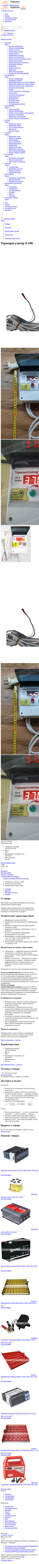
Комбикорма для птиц (16, 55)
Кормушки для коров (16, 149)
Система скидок (10, 19)
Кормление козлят (15, 125)
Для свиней (9, 154)
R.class (22, 1556)
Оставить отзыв (6, 1075)
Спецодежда (13, 93)
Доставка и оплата (11, 18)
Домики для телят (15, 147)
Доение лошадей (14, 179)
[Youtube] (4, 1539)
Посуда (11, 194)
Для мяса (12, 192)
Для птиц (8, 42)
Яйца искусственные (16, 71)
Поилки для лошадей (16, 181)
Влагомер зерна (14, 100)
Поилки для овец (14, 170)
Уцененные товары (11, 197)
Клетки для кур (14, 50)
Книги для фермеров (16, 78)
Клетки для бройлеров (16, 48)
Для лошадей (9, 174)
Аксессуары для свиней (17, 161)
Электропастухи (14, 96)
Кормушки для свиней (16, 158)
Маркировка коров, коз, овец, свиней (21, 84)
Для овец (8, 163)
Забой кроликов (14, 109)
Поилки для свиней (15, 160)
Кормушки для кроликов (17, 116)
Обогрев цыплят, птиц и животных (21, 86)
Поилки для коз (14, 131)
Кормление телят (14, 136)
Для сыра (12, 196)
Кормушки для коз (15, 124)
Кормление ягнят (14, 172)
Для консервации (15, 190)
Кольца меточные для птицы (18, 62)
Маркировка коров (15, 143)
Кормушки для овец (15, 169)
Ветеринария (13, 98)
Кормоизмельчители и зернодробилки (22, 82)
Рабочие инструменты (16, 87)
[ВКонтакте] (2, 1539)
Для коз (7, 120)
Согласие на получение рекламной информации (21, 1546)
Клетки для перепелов (16, 57)
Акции (7, 16)
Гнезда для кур (14, 53)
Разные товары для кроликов (18, 118)
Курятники (12, 66)
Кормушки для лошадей (17, 178)
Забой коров (13, 145)
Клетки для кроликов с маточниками (21, 113)
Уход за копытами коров (17, 151)
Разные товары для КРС (17, 152)
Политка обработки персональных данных (19, 1551)
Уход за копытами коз (16, 127)
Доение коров (13, 140)
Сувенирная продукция (17, 104)
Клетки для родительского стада (20, 59)
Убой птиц (12, 69)
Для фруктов (13, 188)
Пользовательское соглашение (15, 1548)
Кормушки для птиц (16, 64)
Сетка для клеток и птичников (19, 91)
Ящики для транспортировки (19, 73)
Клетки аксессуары (15, 60)
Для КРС (8, 133)
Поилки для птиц (15, 68)
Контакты (8, 21)
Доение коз (12, 129)
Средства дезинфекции (17, 95)
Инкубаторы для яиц (16, 51)
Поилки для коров (15, 138)
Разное (11, 89)
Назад (7, 44)
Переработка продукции (13, 183)
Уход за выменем (14, 142)
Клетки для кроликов (16, 111)
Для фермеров (9, 75)
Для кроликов (9, 106)
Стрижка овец (13, 167)
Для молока (13, 187)
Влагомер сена (14, 102)
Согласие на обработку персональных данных (20, 1549)
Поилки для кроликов (16, 115)
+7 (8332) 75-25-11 (7, 11)
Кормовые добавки (15, 80)
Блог (6, 14)
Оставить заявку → (7, 1560)
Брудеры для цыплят (16, 46)
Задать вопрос (5, 1131)
